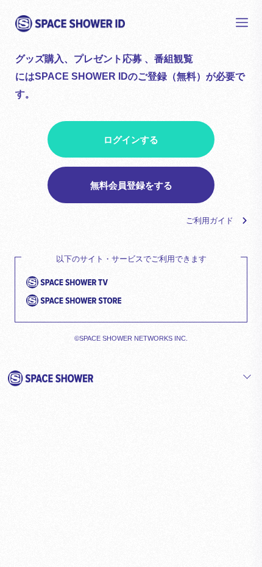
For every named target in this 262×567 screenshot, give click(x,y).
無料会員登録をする (131, 185)
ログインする (131, 139)
